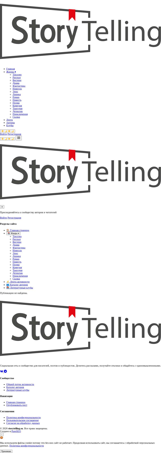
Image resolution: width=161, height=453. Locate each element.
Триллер (17, 74)
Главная (10, 68)
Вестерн (17, 80)
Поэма (16, 103)
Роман (16, 97)
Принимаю (6, 451)
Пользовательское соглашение (22, 420)
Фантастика (19, 86)
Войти (3, 134)
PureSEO (16, 431)
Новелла (17, 88)
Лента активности (18, 281)
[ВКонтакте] (2, 372)
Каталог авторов (17, 284)
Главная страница (17, 230)
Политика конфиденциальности (23, 417)
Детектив (18, 111)
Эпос (15, 91)
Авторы (10, 122)
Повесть (17, 100)
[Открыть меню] (19, 138)
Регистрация (14, 134)
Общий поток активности (20, 384)
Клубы (10, 125)
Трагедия (17, 108)
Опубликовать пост (16, 405)
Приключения (20, 114)
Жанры (11, 71)
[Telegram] (5, 372)
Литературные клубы (19, 287)
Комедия (17, 105)
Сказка (16, 117)
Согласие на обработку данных (23, 423)
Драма (16, 83)
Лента (9, 119)
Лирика (17, 94)
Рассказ (17, 77)
